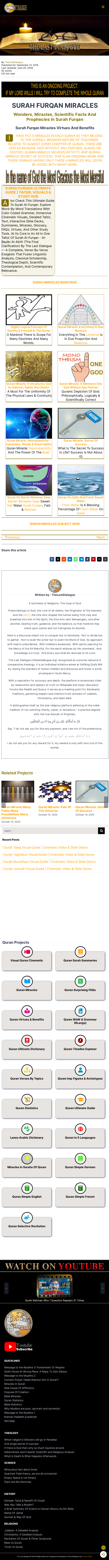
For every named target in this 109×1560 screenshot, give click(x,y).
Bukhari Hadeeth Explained (20, 1413)
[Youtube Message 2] (54, 1261)
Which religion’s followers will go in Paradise (30, 1436)
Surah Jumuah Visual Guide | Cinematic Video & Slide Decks (48, 865)
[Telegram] (81, 561)
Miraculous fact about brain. (21, 1465)
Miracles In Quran (14, 1380)
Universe (92, 334)
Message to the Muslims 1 (19, 1409)
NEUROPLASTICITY (65, 152)
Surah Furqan (32, 505)
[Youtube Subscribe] (18, 1340)
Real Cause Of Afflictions (19, 1384)
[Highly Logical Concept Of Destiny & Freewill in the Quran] (29, 296)
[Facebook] (52, 561)
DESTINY (16, 152)
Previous (12, 537)
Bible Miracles (12, 1392)
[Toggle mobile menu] (103, 6)
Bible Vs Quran (13, 1539)
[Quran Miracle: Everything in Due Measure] (81, 296)
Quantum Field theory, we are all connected (30, 1470)
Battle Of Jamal (13, 1509)
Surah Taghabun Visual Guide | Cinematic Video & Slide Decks (49, 851)
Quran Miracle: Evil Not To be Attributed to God (90, 810)
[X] (58, 561)
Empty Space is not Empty (20, 1474)
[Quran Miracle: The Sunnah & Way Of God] (54, 782)
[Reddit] (64, 561)
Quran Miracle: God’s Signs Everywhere (16, 808)
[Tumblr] (87, 561)
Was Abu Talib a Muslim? (19, 1501)
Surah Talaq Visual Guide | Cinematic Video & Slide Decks (46, 844)
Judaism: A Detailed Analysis (21, 1526)
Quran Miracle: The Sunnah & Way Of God (54, 808)
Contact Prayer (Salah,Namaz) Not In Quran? (31, 1376)
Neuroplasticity (40, 448)
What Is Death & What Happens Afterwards (30, 1452)
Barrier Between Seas (24, 501)
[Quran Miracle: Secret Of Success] (81, 410)
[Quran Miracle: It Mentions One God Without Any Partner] (81, 353)
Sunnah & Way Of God (17, 1513)
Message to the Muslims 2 (19, 1372)
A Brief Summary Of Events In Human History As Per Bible (39, 1505)
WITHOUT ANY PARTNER (63, 148)
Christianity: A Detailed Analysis (23, 1530)
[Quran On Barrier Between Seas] (29, 467)
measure (80, 343)
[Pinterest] (93, 561)
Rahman (30, 509)
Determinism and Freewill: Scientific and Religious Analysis (39, 1448)
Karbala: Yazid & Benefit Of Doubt (24, 1497)
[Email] (99, 561)
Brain (46, 452)
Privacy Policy (87, 1553)
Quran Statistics (13, 1396)
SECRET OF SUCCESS (36, 156)
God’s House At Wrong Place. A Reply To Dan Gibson (35, 1367)
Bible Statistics (13, 1400)
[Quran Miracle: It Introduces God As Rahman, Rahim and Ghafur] (29, 353)
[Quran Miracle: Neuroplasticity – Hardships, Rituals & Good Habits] (29, 410)
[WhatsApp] (75, 561)
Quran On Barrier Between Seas (29, 497)
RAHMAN (28, 148)
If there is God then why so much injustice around (34, 1444)
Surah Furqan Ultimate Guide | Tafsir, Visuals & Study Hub (28, 192)
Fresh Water (70, 505)
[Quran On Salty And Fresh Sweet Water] (81, 467)
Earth (81, 513)
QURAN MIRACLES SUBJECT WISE (55, 524)
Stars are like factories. (18, 1478)
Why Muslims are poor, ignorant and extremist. (32, 1405)
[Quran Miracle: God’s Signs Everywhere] (17, 782)
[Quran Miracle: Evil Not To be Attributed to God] (92, 782)
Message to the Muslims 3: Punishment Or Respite (34, 1363)
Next (101, 537)
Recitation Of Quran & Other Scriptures (27, 1535)
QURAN (78, 144)
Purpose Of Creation (16, 1388)
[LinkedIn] (70, 561)
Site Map (9, 1417)
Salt (10, 505)
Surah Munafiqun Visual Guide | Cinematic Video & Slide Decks (50, 858)
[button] (3, 800)
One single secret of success (21, 1440)
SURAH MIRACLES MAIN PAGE (55, 282)
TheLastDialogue (14, 62)
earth (26, 614)
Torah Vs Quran (13, 1543)
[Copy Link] (105, 561)
